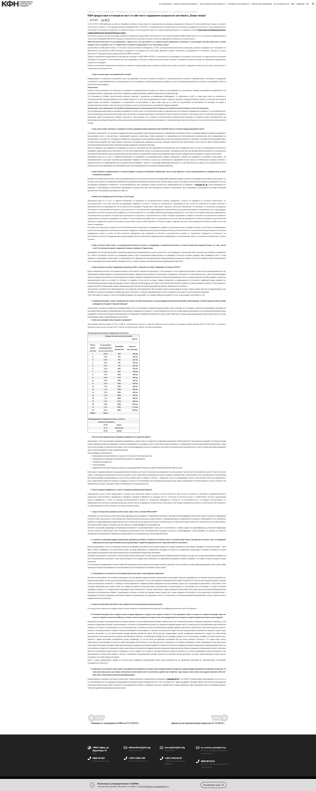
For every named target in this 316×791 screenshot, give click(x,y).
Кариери (301, 4)
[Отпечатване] (108, 20)
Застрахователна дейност (213, 4)
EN (307, 4)
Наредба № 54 (201, 185)
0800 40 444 (98, 758)
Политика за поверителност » (156, 786)
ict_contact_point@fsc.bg (213, 747)
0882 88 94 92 (208, 761)
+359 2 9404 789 (137, 758)
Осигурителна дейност (239, 4)
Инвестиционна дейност (186, 4)
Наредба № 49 (172, 679)
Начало (91, 12)
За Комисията (166, 4)
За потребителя (281, 4)
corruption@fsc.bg (175, 747)
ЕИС (293, 4)
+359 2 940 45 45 (173, 758)
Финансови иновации (262, 4)
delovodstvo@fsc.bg (139, 747)
